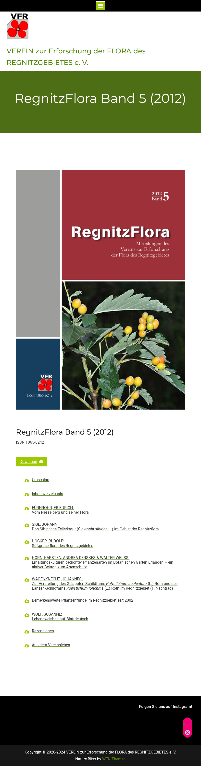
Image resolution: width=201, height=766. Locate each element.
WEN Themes (114, 759)
